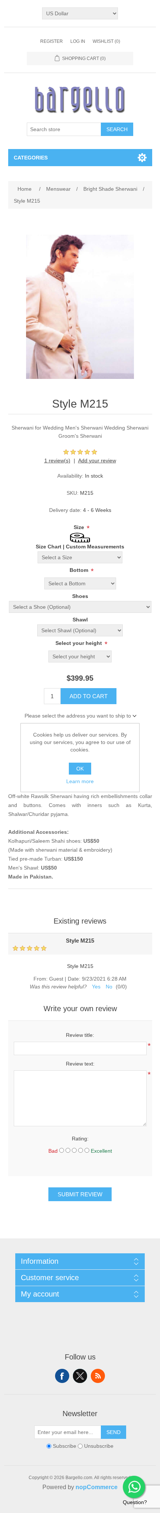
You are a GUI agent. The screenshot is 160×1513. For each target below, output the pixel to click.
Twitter (80, 1376)
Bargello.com (68, 1506)
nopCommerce (97, 1487)
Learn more (80, 781)
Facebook (62, 1376)
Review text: (80, 1064)
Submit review (80, 1194)
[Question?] (134, 1487)
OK (80, 769)
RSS (98, 1376)
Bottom (80, 570)
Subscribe (64, 1446)
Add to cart (89, 696)
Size (80, 527)
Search (117, 129)
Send (113, 1432)
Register (51, 41)
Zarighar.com (107, 1506)
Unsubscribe (98, 1446)
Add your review (97, 460)
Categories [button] (31, 158)
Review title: (80, 1035)
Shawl (80, 620)
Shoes (80, 596)
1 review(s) (57, 460)
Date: (74, 979)
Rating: (80, 1139)
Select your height (79, 643)
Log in (77, 41)
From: (40, 979)
